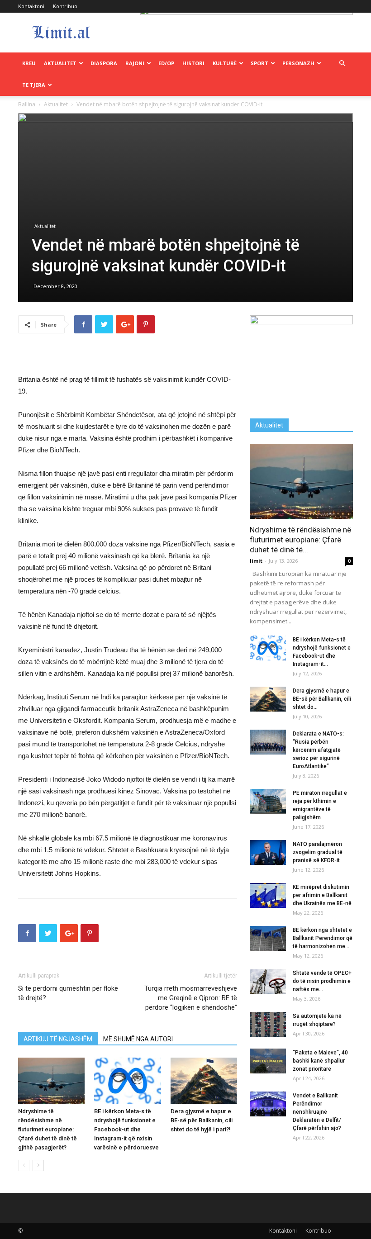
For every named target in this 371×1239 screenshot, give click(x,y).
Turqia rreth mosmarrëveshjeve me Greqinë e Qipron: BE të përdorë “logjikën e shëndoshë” (190, 997)
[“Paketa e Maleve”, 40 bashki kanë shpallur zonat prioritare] (268, 1061)
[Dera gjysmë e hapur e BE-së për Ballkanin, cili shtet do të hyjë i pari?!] (204, 1080)
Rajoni (134, 63)
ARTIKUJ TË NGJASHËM (58, 1039)
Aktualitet (60, 63)
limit (256, 560)
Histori (193, 63)
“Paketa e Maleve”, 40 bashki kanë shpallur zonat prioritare (320, 1060)
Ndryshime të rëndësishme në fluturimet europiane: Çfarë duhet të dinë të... (300, 539)
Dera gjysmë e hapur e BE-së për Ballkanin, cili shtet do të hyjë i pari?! (202, 1120)
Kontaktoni (31, 6)
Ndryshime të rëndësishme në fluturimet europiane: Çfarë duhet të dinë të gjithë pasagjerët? (47, 1129)
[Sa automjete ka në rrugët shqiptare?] (268, 1024)
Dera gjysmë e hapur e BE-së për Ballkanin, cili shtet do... (322, 699)
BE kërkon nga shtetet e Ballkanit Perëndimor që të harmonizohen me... (322, 938)
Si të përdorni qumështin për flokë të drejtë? (68, 993)
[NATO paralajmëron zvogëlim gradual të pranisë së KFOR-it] (268, 852)
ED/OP (166, 63)
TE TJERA (33, 84)
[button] (342, 63)
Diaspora (103, 63)
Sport (259, 63)
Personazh (298, 63)
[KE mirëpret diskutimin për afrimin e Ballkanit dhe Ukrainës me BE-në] (268, 895)
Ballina (26, 104)
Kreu (29, 63)
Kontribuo (65, 6)
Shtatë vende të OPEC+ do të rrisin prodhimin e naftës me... (322, 981)
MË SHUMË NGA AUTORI (138, 1039)
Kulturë (225, 63)
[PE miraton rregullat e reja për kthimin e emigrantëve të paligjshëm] (268, 801)
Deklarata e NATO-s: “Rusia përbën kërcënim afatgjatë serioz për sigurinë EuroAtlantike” (318, 750)
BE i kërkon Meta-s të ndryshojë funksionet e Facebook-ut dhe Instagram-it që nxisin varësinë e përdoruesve (126, 1129)
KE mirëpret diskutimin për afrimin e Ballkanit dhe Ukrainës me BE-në (322, 895)
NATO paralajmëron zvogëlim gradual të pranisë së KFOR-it (317, 852)
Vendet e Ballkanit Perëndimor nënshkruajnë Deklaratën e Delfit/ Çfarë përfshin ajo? (317, 1111)
